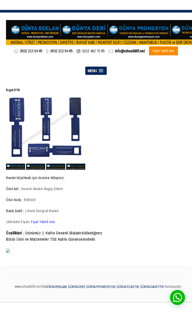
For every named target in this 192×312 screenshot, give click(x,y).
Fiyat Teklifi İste (163, 51)
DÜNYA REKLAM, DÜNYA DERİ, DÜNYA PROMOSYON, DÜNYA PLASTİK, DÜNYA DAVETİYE (104, 286)
